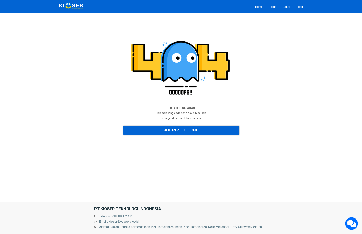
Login (300, 6)
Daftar (286, 6)
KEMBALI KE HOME (182, 130)
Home (258, 6)
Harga (272, 6)
